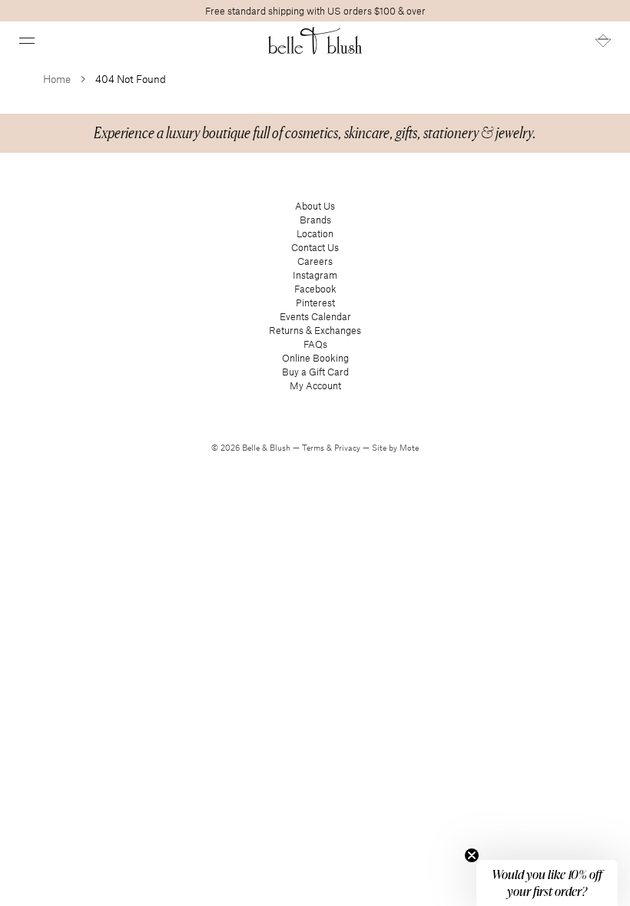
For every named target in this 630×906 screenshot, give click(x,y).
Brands (315, 219)
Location (315, 233)
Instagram (315, 275)
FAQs (315, 344)
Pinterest (315, 302)
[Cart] (603, 40)
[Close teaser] (471, 855)
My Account (315, 385)
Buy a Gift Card (315, 371)
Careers (315, 261)
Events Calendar (315, 316)
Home (57, 78)
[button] (27, 40)
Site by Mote (395, 447)
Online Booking (315, 358)
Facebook (315, 289)
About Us (315, 206)
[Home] (315, 40)
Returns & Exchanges (315, 330)
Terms (314, 447)
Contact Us (315, 247)
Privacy (348, 447)
